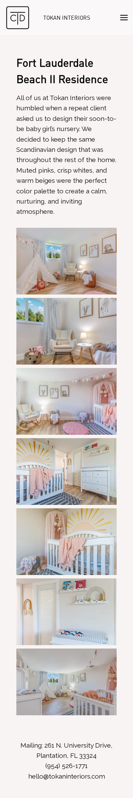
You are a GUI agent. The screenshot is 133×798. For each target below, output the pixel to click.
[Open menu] (123, 17)
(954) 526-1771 (66, 765)
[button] (66, 261)
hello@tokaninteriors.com (66, 776)
